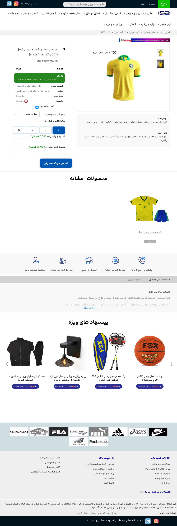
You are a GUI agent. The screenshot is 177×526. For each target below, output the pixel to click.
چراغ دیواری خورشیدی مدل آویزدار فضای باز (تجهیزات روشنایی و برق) (66, 378)
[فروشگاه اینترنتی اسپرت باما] (164, 13)
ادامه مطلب (88, 308)
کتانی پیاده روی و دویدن (139, 14)
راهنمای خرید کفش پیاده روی (155, 492)
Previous (7, 364)
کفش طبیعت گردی (70, 14)
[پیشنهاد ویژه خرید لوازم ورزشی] (88, 322)
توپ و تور (165, 24)
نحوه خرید (109, 483)
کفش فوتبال (93, 14)
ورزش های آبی (114, 24)
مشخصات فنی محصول (159, 279)
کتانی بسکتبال (113, 14)
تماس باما (109, 478)
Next (171, 364)
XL (18, 130)
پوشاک (14, 14)
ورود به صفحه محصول (149, 393)
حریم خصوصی (162, 478)
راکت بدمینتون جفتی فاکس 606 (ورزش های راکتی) (108, 378)
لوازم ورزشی (148, 24)
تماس (142, 4)
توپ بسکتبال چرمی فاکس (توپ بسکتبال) (150, 378)
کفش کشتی (49, 14)
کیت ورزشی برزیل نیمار (150, 232)
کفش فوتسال (30, 14)
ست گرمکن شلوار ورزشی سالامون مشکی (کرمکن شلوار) (25, 378)
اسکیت (131, 24)
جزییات (149, 241)
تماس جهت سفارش (56, 163)
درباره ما (152, 4)
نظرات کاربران (133, 279)
